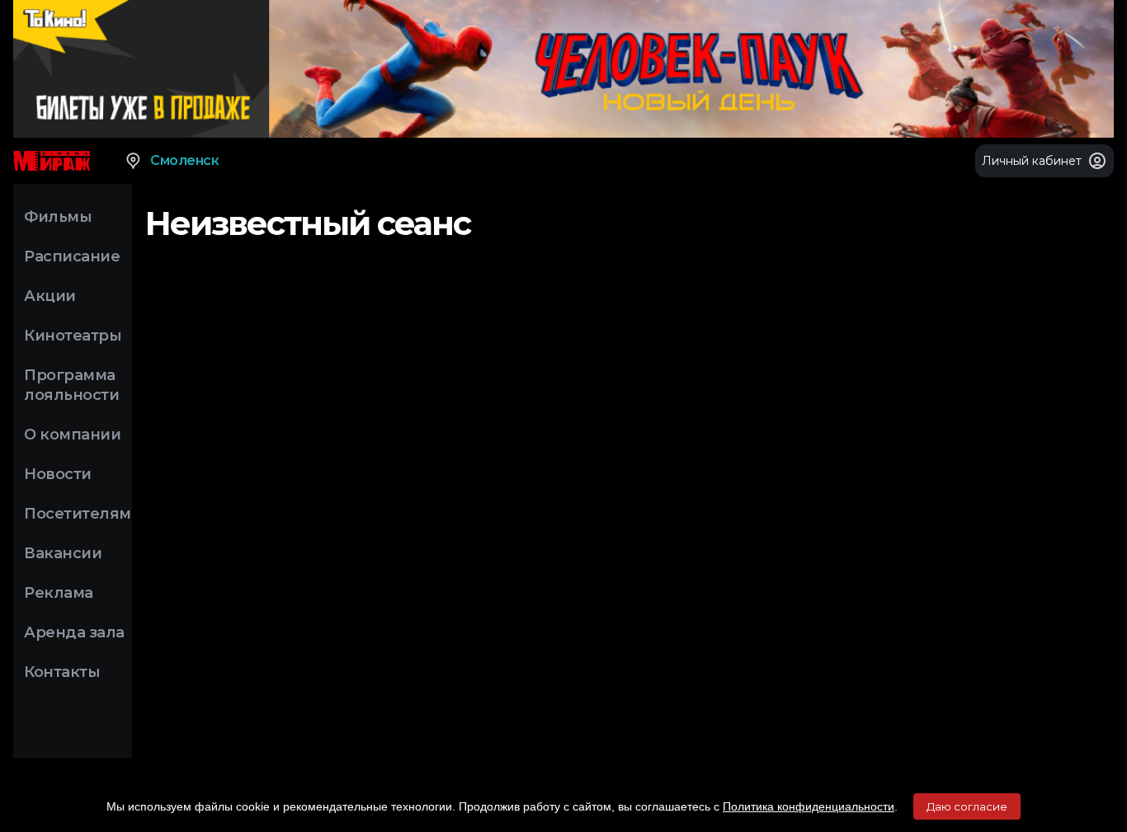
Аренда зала (74, 632)
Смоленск (184, 160)
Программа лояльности (71, 385)
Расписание (72, 256)
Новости (58, 474)
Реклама (58, 593)
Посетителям (77, 514)
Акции (50, 296)
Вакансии (62, 553)
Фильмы (58, 217)
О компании (72, 434)
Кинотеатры (72, 336)
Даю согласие (967, 806)
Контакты (62, 672)
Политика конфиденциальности (808, 806)
